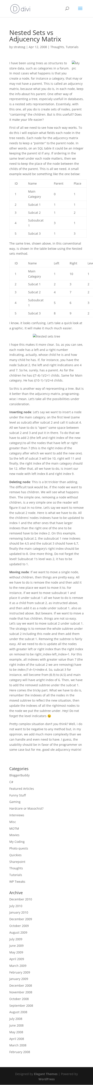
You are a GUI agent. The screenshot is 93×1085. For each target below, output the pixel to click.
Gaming (15, 802)
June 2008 (16, 1025)
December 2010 (20, 899)
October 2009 (19, 926)
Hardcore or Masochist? (26, 808)
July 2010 (15, 906)
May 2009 (16, 952)
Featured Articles (21, 789)
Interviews (16, 815)
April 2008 (16, 1039)
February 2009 (19, 972)
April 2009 (16, 959)
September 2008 (21, 1005)
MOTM (14, 828)
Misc (12, 822)
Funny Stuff (17, 795)
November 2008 (20, 992)
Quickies (15, 855)
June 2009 (16, 946)
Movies (14, 835)
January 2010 (18, 912)
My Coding (17, 842)
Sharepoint (17, 862)
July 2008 (15, 1019)
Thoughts (57, 47)
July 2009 (15, 939)
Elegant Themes (46, 1074)
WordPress (46, 1079)
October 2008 (19, 999)
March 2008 (17, 1045)
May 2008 (16, 1032)
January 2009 (18, 979)
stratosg (19, 47)
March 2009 (17, 966)
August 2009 (18, 932)
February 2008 (19, 1052)
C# (11, 782)
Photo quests (18, 848)
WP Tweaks (17, 881)
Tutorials (72, 47)
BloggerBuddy (19, 775)
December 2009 (20, 919)
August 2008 (18, 1012)
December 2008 (20, 985)
